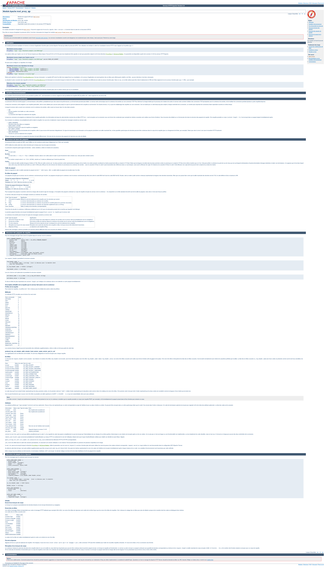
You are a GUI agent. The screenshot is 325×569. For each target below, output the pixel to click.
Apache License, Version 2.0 (17, 566)
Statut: (5, 18)
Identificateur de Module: (10, 20)
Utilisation (311, 22)
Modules (300, 3)
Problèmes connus (313, 50)
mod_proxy (36, 17)
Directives (305, 3)
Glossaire (314, 3)
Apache (4, 8)
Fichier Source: (7, 22)
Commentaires (312, 61)
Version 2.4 (27, 8)
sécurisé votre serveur (42, 37)
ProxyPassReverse (28, 77)
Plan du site (321, 3)
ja (305, 13)
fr (302, 13)
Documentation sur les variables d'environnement (315, 59)
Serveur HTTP (11, 8)
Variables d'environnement (315, 24)
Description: (6, 16)
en (300, 13)
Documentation (19, 8)
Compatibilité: (7, 24)
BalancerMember (118, 54)
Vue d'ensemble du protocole (316, 26)
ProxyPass (109, 54)
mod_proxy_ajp (67, 32)
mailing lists (210, 559)
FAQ (310, 3)
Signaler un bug (312, 51)
